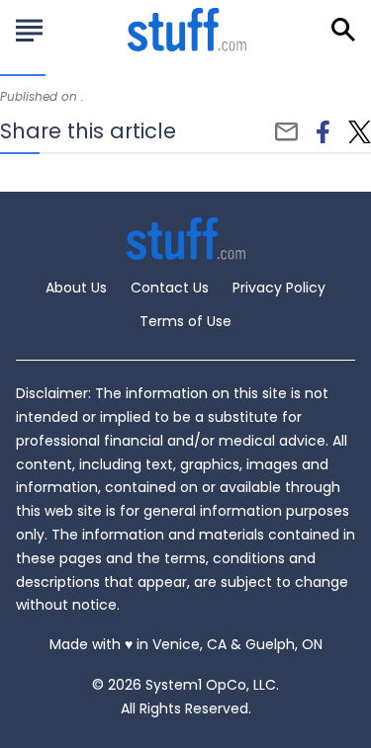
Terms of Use (185, 321)
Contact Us (170, 287)
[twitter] (359, 132)
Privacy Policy (278, 287)
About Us (76, 287)
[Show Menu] (29, 28)
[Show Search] (343, 30)
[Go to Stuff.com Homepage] (187, 29)
